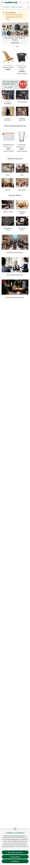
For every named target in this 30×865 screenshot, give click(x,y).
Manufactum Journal (22, 229)
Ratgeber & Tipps (8, 211)
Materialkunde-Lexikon (8, 229)
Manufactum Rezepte (22, 212)
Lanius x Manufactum (7, 119)
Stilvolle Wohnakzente (8, 102)
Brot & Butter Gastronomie (15, 275)
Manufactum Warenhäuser (15, 252)
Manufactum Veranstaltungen (15, 297)
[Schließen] (27, 81)
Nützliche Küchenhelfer (22, 119)
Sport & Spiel (22, 190)
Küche (22, 175)
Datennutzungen (14, 839)
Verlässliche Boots (22, 102)
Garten (8, 175)
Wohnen (8, 190)
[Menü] (2, 2)
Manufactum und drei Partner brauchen (14, 835)
